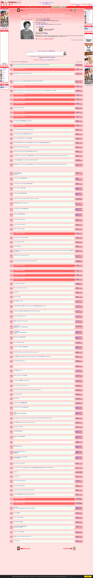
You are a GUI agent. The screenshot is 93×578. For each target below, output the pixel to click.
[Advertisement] (81, 1)
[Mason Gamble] (18, 550)
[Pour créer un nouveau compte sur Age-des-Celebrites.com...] (90, 4)
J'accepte (88, 576)
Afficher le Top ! (4, 27)
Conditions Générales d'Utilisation (50, 57)
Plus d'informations (69, 576)
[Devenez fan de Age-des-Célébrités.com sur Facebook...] (2, 87)
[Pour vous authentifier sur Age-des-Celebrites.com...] (78, 4)
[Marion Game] (65, 55)
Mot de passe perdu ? (78, 5)
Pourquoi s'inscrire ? (90, 5)
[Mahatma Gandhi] (74, 550)
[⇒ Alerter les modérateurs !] (74, 81)
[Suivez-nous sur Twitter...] (86, 27)
